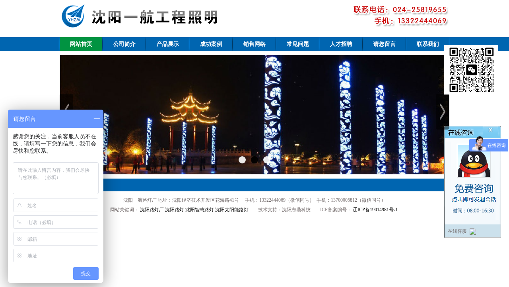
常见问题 (298, 44)
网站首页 (81, 44)
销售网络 (254, 44)
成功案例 (211, 44)
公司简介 (124, 44)
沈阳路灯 (174, 209)
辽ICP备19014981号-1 (375, 209)
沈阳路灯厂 (152, 209)
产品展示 (168, 44)
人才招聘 (341, 44)
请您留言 (384, 44)
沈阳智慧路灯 (199, 209)
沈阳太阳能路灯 (232, 209)
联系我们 (428, 44)
